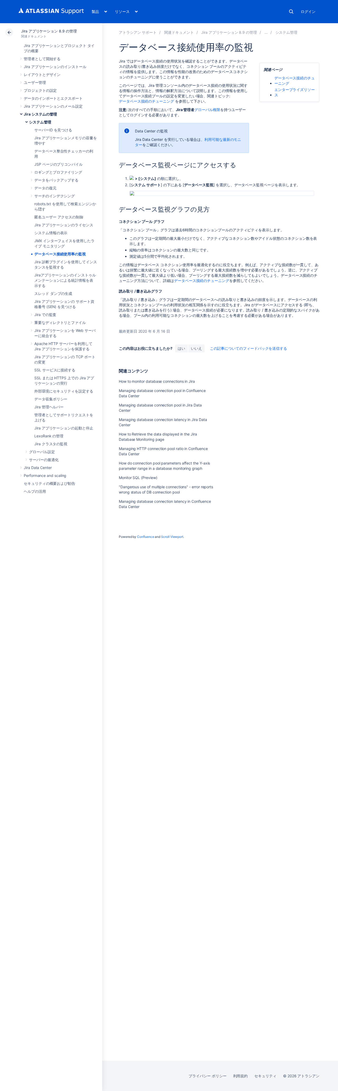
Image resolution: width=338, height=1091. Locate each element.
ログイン (308, 11)
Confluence (145, 537)
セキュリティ (265, 1076)
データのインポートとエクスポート (53, 98)
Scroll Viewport (172, 537)
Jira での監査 (45, 314)
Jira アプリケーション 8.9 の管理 (49, 31)
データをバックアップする (56, 180)
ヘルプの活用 (35, 491)
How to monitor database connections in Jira (157, 381)
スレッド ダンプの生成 (53, 293)
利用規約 (240, 1076)
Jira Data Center (38, 467)
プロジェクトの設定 (40, 90)
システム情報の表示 (50, 233)
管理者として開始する (42, 58)
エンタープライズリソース (294, 92)
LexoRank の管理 (48, 436)
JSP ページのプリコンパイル (58, 164)
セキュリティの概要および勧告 (49, 483)
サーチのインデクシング (54, 196)
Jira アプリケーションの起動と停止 (63, 428)
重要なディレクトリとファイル (60, 322)
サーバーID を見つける (53, 130)
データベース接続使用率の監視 (60, 254)
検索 (291, 11)
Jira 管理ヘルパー (49, 407)
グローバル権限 (207, 109)
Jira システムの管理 (40, 114)
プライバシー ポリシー (207, 1076)
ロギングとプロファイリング (58, 172)
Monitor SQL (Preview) (138, 477)
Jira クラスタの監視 (50, 444)
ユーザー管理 (35, 82)
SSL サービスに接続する (54, 370)
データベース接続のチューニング (146, 101)
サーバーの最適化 (43, 459)
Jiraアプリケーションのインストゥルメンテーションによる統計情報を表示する (65, 280)
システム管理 (40, 122)
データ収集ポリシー (50, 399)
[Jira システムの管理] (266, 32)
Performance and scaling (45, 475)
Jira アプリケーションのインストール (55, 66)
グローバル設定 (42, 451)
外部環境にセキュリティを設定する (63, 391)
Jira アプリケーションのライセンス (63, 225)
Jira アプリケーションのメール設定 (53, 106)
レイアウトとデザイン (42, 74)
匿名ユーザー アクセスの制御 (58, 217)
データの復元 (45, 188)
